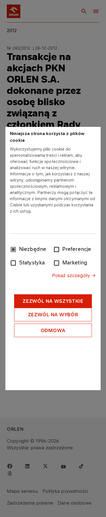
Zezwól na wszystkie (53, 301)
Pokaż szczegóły (71, 275)
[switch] (57, 249)
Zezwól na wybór (53, 314)
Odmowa (53, 330)
